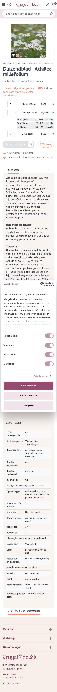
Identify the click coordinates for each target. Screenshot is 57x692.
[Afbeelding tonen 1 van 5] (17, 55)
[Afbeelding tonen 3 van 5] (28, 55)
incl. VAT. (46, 88)
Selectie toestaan (28, 395)
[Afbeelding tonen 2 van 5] (23, 55)
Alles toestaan (28, 385)
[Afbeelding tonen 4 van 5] (34, 55)
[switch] (49, 345)
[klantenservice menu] (9, 4)
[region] (28, 41)
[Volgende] (51, 41)
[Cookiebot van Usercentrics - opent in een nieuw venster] (41, 284)
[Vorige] (5, 41)
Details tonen (40, 376)
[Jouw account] (48, 4)
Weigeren (29, 405)
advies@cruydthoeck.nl (15, 665)
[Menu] (3, 4)
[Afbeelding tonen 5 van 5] (39, 55)
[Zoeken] (51, 13)
